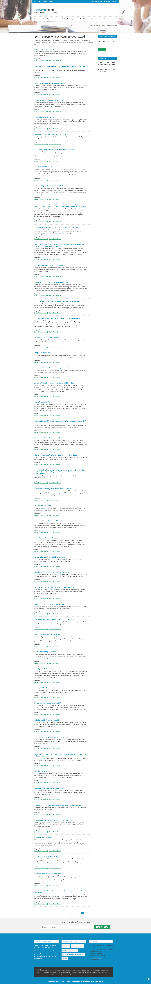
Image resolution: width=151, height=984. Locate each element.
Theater (64, 959)
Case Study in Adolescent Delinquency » (48, 874)
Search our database (96, 958)
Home (35, 1)
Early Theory (65, 946)
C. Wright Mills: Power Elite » (44, 688)
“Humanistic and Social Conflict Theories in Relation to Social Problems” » (60, 67)
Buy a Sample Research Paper (108, 69)
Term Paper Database (50, 19)
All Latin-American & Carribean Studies (73, 954)
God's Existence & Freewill (69, 950)
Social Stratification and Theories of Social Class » (52, 572)
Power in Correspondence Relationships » (49, 788)
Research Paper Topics (99, 25)
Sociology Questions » (42, 771)
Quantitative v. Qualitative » (44, 49)
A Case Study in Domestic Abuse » (46, 856)
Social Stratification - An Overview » (47, 337)
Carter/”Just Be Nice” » (42, 402)
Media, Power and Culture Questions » (47, 635)
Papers (44, 9)
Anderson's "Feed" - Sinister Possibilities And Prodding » (54, 383)
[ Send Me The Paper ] (55, 60)
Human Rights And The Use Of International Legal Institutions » (57, 318)
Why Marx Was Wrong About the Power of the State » (52, 489)
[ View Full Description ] (41, 60)
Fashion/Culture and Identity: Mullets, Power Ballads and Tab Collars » (59, 805)
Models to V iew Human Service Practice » (49, 604)
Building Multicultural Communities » (48, 720)
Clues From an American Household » (47, 538)
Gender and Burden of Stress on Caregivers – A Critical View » (56, 368)
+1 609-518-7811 (98, 1)
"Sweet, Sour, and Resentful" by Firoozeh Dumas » (51, 282)
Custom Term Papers (68, 19)
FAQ (54, 1)
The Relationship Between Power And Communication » (54, 150)
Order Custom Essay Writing (107, 65)
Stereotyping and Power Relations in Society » (50, 557)
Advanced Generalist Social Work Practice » (49, 83)
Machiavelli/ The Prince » (43, 506)
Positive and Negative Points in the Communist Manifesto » (55, 587)
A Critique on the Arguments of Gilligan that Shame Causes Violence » (59, 301)
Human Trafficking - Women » (45, 652)
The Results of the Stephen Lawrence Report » (50, 737)
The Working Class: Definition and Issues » (49, 438)
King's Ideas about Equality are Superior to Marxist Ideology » (56, 227)
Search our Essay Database (45, 1)
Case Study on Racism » (42, 837)
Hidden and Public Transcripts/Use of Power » (50, 521)
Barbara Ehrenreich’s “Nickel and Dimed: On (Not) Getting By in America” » (60, 422)
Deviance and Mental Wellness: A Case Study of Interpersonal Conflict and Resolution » (60, 891)
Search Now (102, 927)
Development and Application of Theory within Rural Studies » (56, 619)
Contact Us (102, 19)
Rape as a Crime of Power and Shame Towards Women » (54, 820)
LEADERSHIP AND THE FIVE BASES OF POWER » (51, 134)
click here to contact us (111, 1)
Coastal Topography (78, 946)
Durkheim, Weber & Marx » (44, 117)
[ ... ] (88, 913)
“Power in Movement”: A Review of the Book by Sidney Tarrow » (57, 455)
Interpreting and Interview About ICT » (48, 703)
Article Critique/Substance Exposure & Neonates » (52, 186)
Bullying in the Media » (42, 353)
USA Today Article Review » (44, 167)
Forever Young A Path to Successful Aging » (49, 265)
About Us (83, 19)
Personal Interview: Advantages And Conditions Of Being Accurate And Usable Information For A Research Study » (59, 245)
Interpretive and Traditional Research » (48, 100)
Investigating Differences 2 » (44, 669)
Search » (102, 50)
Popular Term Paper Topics (107, 67)
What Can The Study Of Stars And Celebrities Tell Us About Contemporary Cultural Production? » (60, 755)
